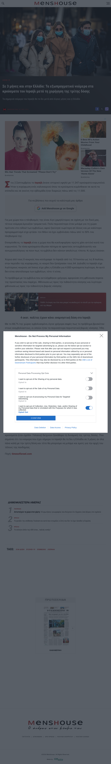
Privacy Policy (71, 427)
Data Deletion (40, 427)
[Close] (102, 336)
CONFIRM (36, 418)
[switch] (89, 379)
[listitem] (55, 373)
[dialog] (55, 382)
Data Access (55, 427)
